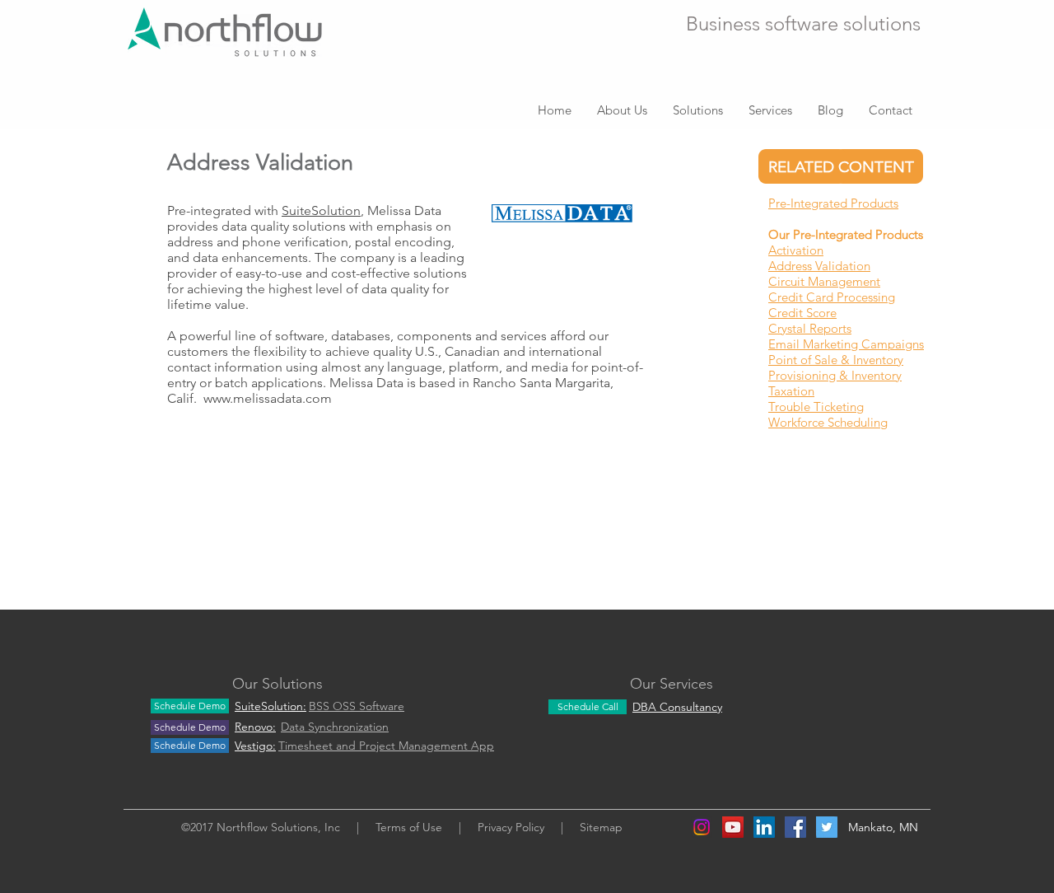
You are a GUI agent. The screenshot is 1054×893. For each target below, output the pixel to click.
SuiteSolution (321, 210)
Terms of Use (408, 827)
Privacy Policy (511, 827)
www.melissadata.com (267, 398)
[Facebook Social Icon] (795, 827)
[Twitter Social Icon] (826, 827)
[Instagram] (701, 827)
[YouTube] (733, 827)
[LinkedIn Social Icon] (764, 827)
